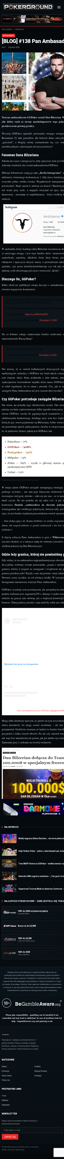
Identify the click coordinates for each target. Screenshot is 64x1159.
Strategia (38, 1076)
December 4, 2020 (48, 355)
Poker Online (6, 1076)
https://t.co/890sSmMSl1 (36, 314)
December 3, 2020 (48, 320)
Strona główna (7, 29)
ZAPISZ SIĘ (10, 1136)
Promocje (5, 1071)
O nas (4, 1096)
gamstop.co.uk (46, 1021)
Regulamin (6, 1105)
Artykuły (37, 1066)
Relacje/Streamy (40, 1071)
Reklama (5, 1100)
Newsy (4, 1066)
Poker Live (6, 1080)
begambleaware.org (26, 1021)
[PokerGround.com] (28, 7)
